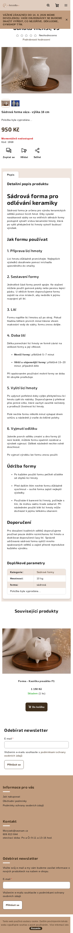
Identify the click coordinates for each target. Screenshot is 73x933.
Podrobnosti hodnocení (36, 39)
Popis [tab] (10, 174)
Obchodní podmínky (15, 801)
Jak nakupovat (11, 796)
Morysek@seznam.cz (15, 830)
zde (67, 925)
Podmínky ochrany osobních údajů (23, 805)
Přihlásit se (14, 764)
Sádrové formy (45, 572)
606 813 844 (10, 834)
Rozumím (36, 928)
